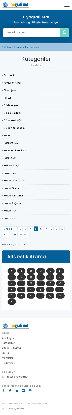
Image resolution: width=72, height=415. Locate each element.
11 (4, 234)
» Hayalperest (10, 218)
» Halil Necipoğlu (11, 165)
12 (9, 234)
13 (15, 234)
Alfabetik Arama (11, 348)
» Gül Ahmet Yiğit (12, 120)
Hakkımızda (8, 363)
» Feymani (8, 75)
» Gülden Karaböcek (13, 128)
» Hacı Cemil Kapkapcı (14, 150)
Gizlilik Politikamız (37, 403)
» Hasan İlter (9, 210)
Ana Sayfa (8, 338)
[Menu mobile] (66, 5)
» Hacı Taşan (9, 158)
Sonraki (24, 234)
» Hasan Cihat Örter (13, 180)
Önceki (8, 229)
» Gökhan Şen (10, 105)
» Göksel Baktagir (11, 113)
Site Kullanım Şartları (13, 403)
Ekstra (5, 353)
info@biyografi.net (17, 376)
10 (62, 229)
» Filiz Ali (6, 98)
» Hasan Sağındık (11, 203)
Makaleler (7, 358)
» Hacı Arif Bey (10, 143)
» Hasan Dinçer (10, 188)
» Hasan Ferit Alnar (12, 195)
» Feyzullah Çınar (11, 82)
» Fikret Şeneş (10, 90)
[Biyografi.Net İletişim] (15, 325)
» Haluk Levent (10, 173)
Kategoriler (22, 47)
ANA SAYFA (8, 47)
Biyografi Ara (15, 5)
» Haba (6, 135)
